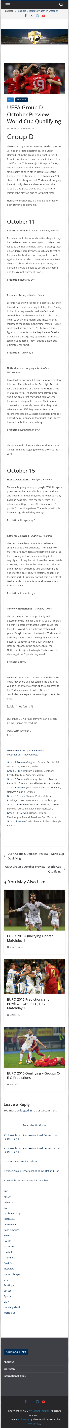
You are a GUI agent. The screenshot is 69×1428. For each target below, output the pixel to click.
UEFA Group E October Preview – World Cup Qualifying (33, 869)
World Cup (21, 99)
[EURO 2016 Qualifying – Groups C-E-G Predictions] (34, 1029)
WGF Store (10, 1368)
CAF (6, 1207)
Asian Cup (9, 1202)
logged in (26, 1110)
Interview (9, 1268)
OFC (6, 1279)
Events (7, 1241)
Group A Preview (16, 762)
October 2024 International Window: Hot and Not (31, 1170)
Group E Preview (16, 787)
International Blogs (15, 1376)
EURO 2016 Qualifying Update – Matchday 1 (31, 938)
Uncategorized (12, 1307)
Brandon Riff (28, 128)
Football (8, 1252)
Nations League (12, 1274)
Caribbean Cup (12, 1213)
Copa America (11, 1230)
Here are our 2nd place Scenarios (26, 750)
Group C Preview (16, 779)
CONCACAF (10, 1218)
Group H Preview (16, 812)
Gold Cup (9, 1263)
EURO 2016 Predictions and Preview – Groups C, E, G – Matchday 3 (28, 1003)
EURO (7, 1235)
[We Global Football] (34, 31)
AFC (6, 1191)
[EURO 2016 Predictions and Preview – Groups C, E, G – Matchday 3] (34, 961)
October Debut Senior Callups (20, 1161)
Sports (7, 1296)
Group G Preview (16, 804)
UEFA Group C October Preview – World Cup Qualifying (36, 856)
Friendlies (9, 1257)
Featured (9, 1246)
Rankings (9, 1285)
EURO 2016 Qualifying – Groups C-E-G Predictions (33, 1075)
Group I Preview (16, 821)
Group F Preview (16, 796)
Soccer (7, 1290)
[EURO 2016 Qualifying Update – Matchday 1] (34, 892)
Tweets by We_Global (34, 1125)
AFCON (8, 1196)
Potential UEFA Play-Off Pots (22, 754)
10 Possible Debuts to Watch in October (36, 10)
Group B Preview (16, 770)
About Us (9, 1361)
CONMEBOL (10, 1224)
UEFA (10, 99)
